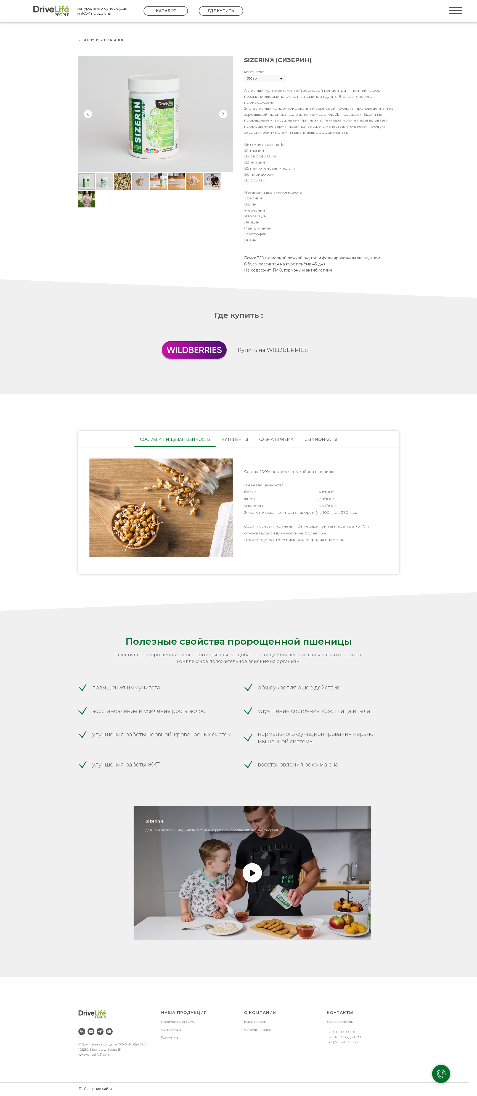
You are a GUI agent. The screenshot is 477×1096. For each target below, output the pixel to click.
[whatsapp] (109, 1031)
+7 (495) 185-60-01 (341, 1032)
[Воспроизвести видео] (252, 872)
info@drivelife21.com (343, 1042)
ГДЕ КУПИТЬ (221, 10)
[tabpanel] (238, 510)
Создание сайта (98, 1089)
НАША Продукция (184, 1012)
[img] (51, 11)
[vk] (81, 1031)
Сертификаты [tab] (320, 439)
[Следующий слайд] (223, 114)
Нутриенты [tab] (234, 439)
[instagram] (91, 1031)
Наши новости (255, 1021)
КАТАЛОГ (166, 10)
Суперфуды (171, 1030)
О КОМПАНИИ (260, 1012)
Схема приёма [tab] (276, 439)
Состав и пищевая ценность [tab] (175, 439)
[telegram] (100, 1031)
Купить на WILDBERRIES (273, 350)
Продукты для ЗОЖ (177, 1021)
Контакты (340, 1012)
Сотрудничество (257, 1030)
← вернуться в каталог (101, 40)
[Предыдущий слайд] (88, 114)
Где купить (170, 1037)
